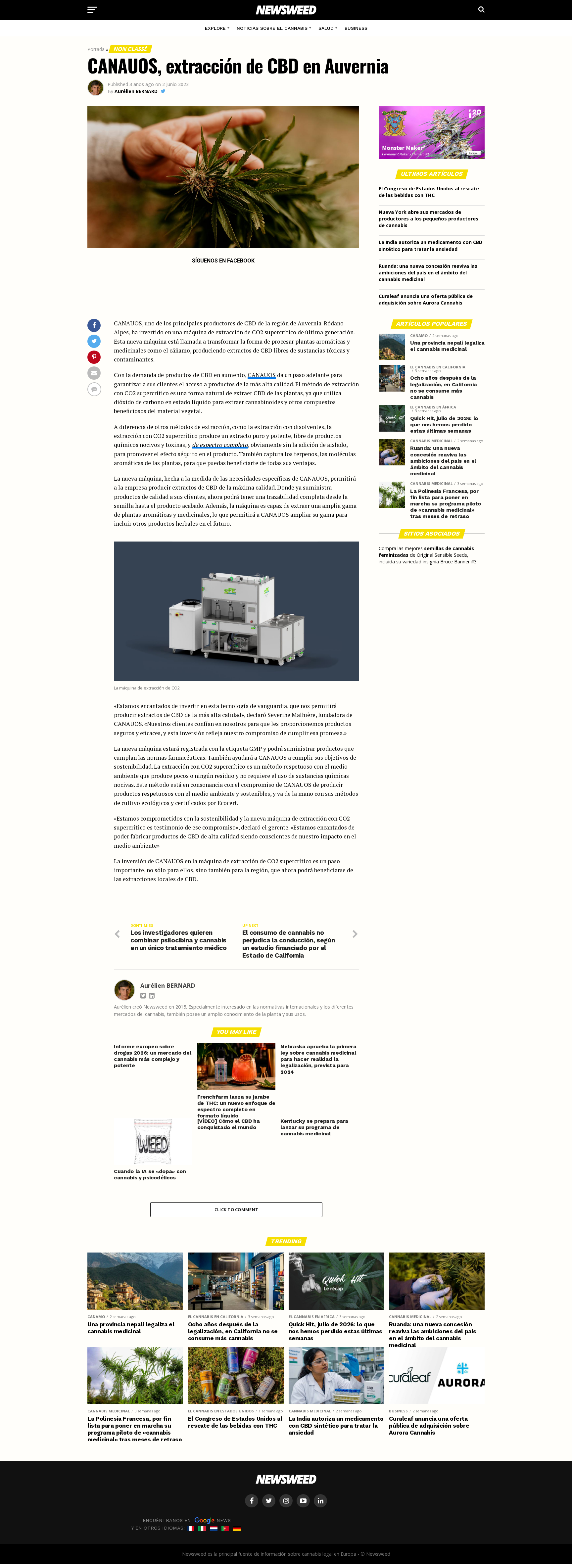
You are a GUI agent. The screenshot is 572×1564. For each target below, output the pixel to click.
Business (356, 28)
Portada (96, 49)
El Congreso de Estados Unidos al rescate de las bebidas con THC (429, 191)
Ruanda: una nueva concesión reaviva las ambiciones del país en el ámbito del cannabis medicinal (428, 272)
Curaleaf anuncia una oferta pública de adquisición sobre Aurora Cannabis (426, 299)
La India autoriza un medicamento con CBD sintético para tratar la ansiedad (430, 245)
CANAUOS (262, 375)
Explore (215, 28)
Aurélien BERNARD (136, 91)
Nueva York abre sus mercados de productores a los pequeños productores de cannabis (428, 218)
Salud (326, 28)
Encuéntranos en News (187, 1520)
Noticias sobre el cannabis (272, 28)
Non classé (130, 49)
